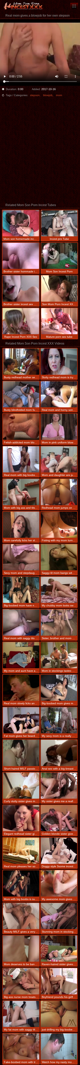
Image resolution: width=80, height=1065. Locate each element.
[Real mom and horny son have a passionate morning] (59, 394)
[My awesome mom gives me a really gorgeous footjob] (59, 883)
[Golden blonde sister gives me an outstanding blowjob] (59, 818)
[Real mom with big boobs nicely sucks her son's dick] (21, 459)
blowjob (47, 95)
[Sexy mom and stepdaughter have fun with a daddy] (21, 557)
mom (59, 95)
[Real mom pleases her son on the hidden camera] (21, 851)
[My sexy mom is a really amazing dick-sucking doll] (59, 720)
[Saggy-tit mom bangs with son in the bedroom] (59, 557)
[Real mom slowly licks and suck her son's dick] (21, 688)
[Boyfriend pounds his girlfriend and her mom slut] (59, 981)
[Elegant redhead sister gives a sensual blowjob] (21, 818)
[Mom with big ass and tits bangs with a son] (21, 492)
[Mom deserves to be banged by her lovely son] (21, 949)
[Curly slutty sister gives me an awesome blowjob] (21, 786)
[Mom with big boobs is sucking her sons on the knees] (21, 883)
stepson (35, 95)
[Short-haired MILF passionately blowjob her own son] (21, 753)
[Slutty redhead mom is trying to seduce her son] (59, 361)
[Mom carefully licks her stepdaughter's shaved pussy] (21, 525)
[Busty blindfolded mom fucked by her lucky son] (21, 394)
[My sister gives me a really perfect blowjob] (59, 786)
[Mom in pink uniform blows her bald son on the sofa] (59, 427)
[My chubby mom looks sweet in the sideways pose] (59, 590)
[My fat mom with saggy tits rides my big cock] (21, 1014)
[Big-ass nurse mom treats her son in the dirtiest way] (21, 981)
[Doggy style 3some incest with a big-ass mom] (59, 851)
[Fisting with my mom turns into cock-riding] (59, 525)
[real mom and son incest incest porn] (74, 6)
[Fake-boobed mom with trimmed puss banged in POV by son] (21, 1046)
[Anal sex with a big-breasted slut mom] (59, 753)
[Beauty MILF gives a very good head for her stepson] (21, 916)
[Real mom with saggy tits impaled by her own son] (21, 622)
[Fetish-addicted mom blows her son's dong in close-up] (21, 427)
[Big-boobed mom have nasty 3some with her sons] (21, 590)
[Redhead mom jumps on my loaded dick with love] (59, 492)
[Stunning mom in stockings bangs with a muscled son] (59, 916)
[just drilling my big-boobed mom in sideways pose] (59, 1014)
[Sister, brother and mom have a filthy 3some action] (59, 622)
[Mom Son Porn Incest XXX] (23, 6)
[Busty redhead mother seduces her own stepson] (21, 361)
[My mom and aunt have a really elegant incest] (21, 655)
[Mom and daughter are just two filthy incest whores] (59, 459)
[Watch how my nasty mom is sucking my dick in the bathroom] (59, 1046)
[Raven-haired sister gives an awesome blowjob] (59, 949)
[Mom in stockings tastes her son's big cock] (59, 655)
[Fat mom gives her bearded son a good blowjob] (21, 720)
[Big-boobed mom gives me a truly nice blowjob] (59, 688)
